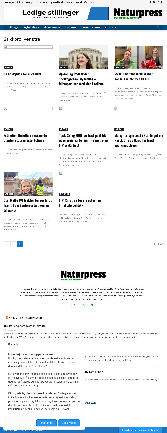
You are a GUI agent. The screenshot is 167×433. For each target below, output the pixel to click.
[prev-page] (6, 244)
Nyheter (119, 68)
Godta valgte (69, 422)
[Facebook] (150, 2)
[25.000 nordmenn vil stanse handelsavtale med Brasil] (138, 57)
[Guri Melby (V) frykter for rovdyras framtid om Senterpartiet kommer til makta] (28, 184)
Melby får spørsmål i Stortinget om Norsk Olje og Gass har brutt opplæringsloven (138, 140)
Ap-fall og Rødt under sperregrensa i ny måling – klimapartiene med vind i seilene (81, 78)
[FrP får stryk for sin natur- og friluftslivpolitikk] (83, 184)
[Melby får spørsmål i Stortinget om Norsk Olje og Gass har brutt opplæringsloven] (138, 119)
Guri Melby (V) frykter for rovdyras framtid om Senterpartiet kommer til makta (28, 205)
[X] (83, 305)
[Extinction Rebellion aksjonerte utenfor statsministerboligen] (28, 119)
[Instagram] (158, 2)
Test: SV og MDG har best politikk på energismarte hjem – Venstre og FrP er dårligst (83, 140)
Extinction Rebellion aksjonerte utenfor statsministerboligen (25, 138)
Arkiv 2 (8, 68)
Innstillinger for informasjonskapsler (140, 430)
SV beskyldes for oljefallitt (22, 73)
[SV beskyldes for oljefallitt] (28, 57)
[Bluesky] (154, 2)
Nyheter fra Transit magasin (25, 318)
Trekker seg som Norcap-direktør (25, 326)
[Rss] (161, 2)
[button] (159, 27)
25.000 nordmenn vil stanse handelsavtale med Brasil (133, 76)
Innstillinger (46, 422)
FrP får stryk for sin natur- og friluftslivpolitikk (80, 203)
